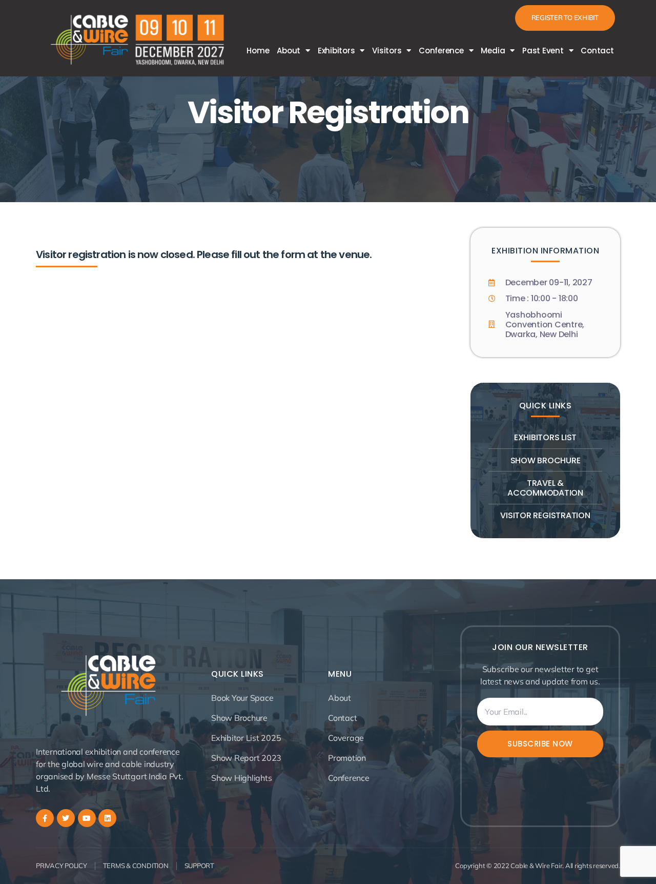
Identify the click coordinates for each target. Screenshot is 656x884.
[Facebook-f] (45, 818)
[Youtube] (87, 818)
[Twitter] (66, 818)
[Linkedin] (107, 818)
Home (258, 50)
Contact (597, 50)
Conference (441, 50)
